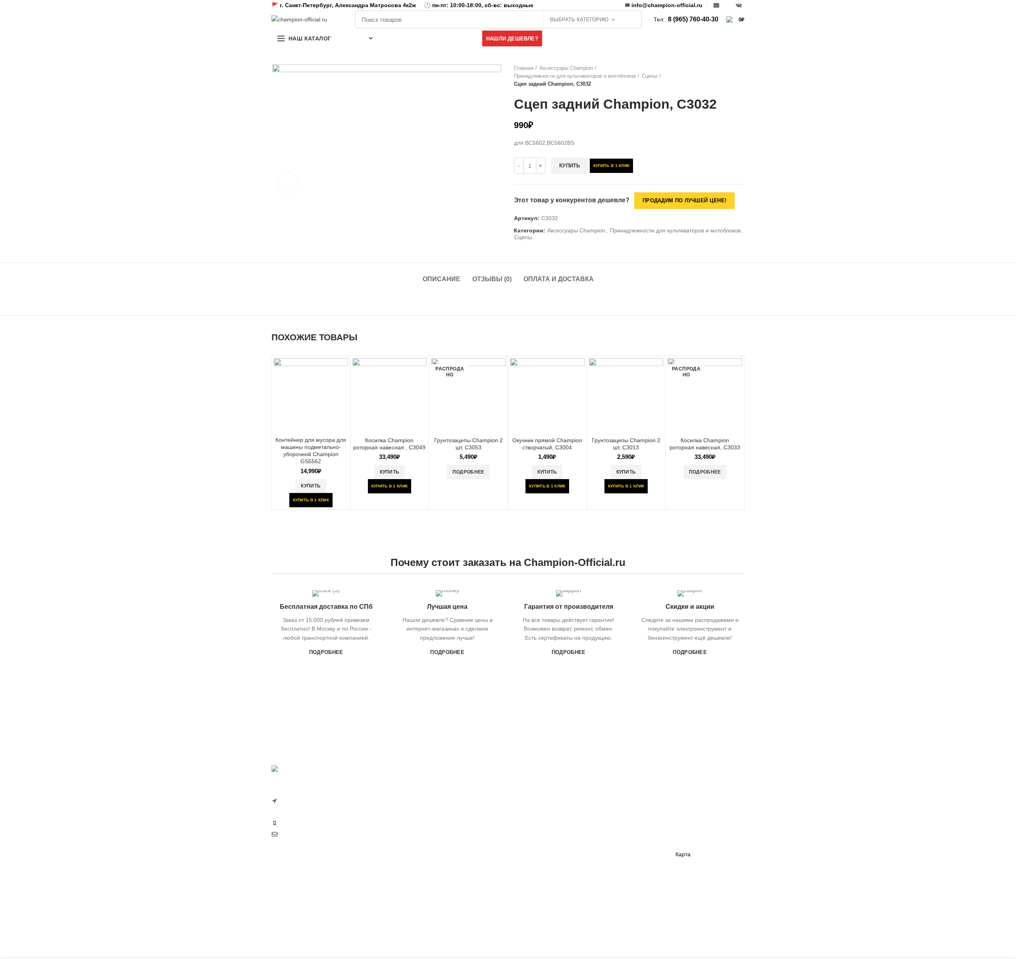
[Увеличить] (287, 182)
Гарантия (687, 799)
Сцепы (649, 76)
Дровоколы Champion (542, 863)
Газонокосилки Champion (546, 808)
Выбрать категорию (579, 20)
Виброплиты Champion (624, 849)
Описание (441, 279)
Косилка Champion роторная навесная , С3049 (389, 444)
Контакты (687, 841)
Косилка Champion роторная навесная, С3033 (705, 444)
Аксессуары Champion (566, 68)
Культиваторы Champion (545, 822)
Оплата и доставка (558, 279)
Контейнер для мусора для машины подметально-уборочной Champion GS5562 (310, 451)
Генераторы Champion (624, 795)
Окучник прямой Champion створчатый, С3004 (547, 444)
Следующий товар (741, 76)
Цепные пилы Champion (545, 849)
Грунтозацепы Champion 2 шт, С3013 (626, 444)
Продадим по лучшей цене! (684, 200)
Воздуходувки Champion (545, 904)
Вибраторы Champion (623, 835)
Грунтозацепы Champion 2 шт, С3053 (468, 444)
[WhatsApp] (727, 5)
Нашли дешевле (696, 813)
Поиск (631, 19)
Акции (683, 827)
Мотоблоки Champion (542, 795)
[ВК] (739, 5)
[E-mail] (716, 5)
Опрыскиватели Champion (548, 877)
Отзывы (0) (492, 279)
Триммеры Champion (541, 835)
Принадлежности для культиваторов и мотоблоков (575, 76)
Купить (569, 166)
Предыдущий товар (725, 76)
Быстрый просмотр (342, 371)
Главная (523, 68)
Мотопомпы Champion (624, 808)
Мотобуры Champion (622, 863)
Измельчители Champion (546, 918)
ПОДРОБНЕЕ (326, 652)
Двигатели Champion (622, 822)
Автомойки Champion (541, 891)
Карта (683, 854)
